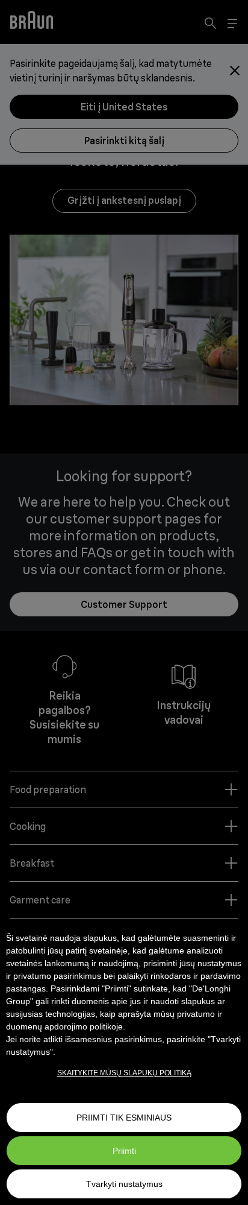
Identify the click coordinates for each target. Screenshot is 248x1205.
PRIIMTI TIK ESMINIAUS (124, 1117)
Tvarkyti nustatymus (124, 1184)
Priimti (124, 1151)
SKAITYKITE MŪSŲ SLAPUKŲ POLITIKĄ (124, 1073)
